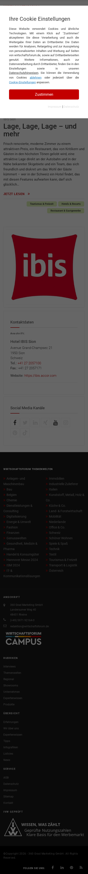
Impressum (55, 106)
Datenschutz (71, 106)
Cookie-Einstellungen (22, 82)
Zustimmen (44, 94)
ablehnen (36, 77)
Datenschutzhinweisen (23, 72)
